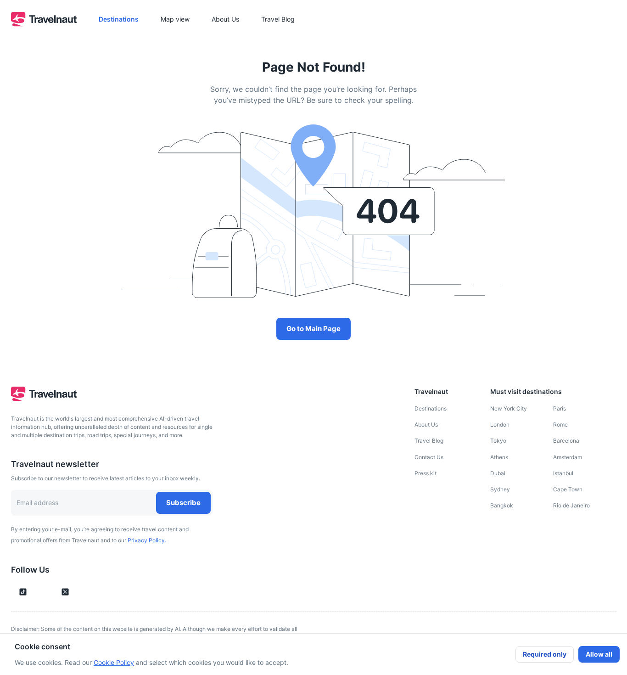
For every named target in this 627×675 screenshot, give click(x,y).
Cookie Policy (114, 662)
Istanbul (563, 473)
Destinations (430, 408)
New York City (508, 408)
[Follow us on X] (65, 592)
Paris (559, 408)
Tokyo (498, 440)
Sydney (500, 489)
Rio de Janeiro (571, 505)
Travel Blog (428, 440)
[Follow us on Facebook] (80, 592)
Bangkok (501, 505)
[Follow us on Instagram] (38, 592)
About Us (426, 424)
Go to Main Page (313, 328)
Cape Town (567, 489)
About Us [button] (225, 19)
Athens (499, 457)
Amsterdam (567, 457)
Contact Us (428, 457)
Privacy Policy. (147, 540)
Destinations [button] (119, 19)
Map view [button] (175, 19)
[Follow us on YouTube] (49, 592)
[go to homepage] (44, 23)
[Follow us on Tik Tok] (23, 592)
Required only (544, 654)
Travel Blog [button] (278, 19)
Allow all (599, 654)
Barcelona (566, 440)
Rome (560, 424)
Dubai (497, 473)
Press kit (425, 473)
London (499, 424)
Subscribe (183, 502)
